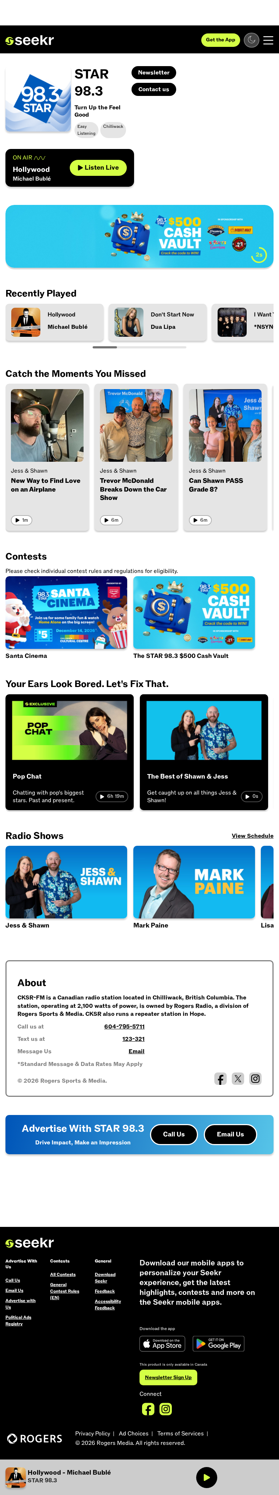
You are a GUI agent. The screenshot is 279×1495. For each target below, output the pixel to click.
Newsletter (154, 73)
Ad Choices (134, 1434)
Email (137, 1051)
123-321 (133, 1039)
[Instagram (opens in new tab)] (255, 1078)
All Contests (63, 1274)
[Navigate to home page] (29, 40)
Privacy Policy (92, 1434)
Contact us (153, 89)
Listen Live (102, 167)
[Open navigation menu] (268, 40)
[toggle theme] (251, 40)
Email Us (230, 1134)
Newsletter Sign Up (168, 1377)
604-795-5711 (124, 1027)
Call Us (174, 1134)
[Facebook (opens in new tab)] (220, 1078)
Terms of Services (180, 1434)
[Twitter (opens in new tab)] (238, 1078)
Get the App (220, 39)
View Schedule (253, 836)
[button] (194, 894)
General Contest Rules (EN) (64, 1291)
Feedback (105, 1291)
